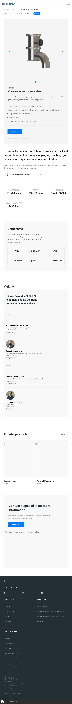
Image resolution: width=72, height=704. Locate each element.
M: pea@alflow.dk (11, 332)
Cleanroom (40, 621)
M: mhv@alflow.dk (11, 383)
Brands (7, 606)
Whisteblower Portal (12, 653)
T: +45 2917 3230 (11, 330)
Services (8, 621)
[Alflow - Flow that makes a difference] (9, 4)
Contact (36, 13)
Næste (50, 389)
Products (8, 616)
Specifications (8, 13)
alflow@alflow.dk (12, 688)
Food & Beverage (43, 606)
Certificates (18, 13)
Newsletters (9, 643)
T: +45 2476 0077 (11, 407)
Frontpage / (8, 9)
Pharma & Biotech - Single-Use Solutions (50, 616)
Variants (27, 13)
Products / (16, 9)
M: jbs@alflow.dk (10, 358)
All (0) (63, 434)
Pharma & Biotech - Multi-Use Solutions (50, 611)
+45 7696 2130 (12, 686)
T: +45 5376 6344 (11, 381)
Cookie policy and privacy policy (13, 693)
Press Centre (9, 648)
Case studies (9, 611)
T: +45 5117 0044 (11, 355)
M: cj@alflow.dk (10, 409)
